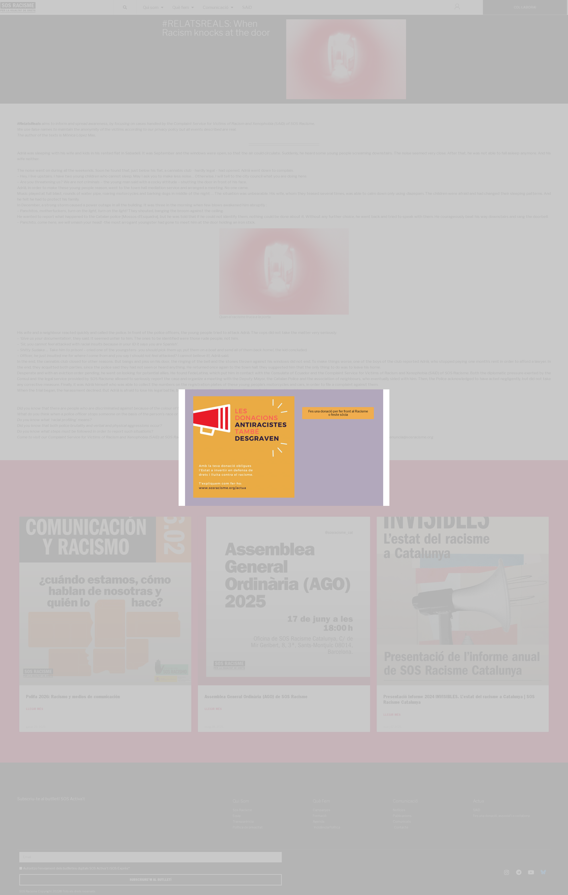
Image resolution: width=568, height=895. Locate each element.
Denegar (284, 462)
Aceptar (240, 462)
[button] (347, 423)
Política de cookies (254, 473)
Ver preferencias (328, 462)
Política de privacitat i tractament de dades (296, 473)
